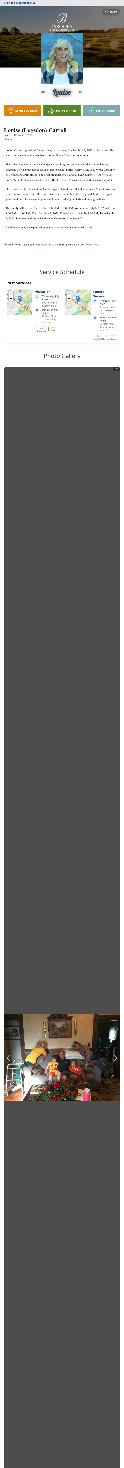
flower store (91, 244)
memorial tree (43, 244)
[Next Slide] (115, 1058)
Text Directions (41, 329)
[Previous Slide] (8, 1058)
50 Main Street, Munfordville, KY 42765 (49, 319)
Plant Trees (53, 329)
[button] (20, 299)
